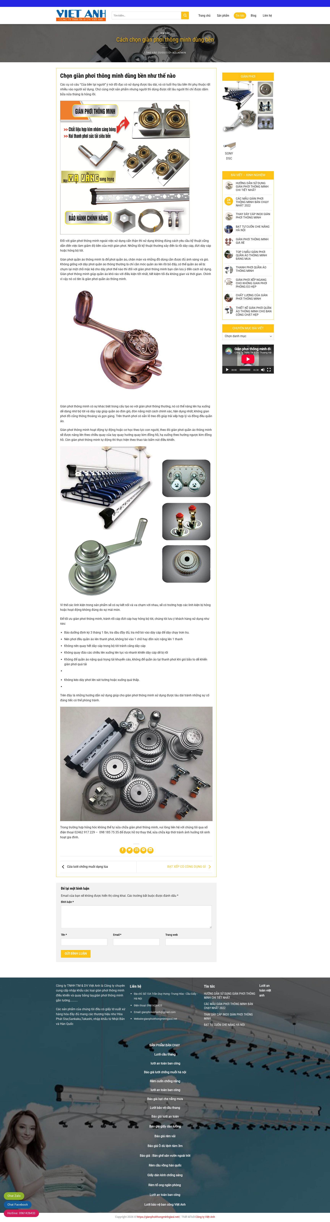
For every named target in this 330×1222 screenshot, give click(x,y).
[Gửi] (185, 15)
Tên (64, 934)
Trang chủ (204, 15)
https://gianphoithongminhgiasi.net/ (158, 1217)
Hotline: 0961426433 (21, 1213)
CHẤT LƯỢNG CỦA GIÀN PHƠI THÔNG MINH (252, 297)
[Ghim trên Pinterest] (143, 850)
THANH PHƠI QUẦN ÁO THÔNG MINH (251, 269)
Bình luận (67, 902)
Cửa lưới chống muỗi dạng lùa (87, 867)
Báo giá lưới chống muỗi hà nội (165, 1072)
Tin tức (240, 15)
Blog (253, 15)
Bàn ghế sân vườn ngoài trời (171, 1155)
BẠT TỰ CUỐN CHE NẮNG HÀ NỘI (252, 228)
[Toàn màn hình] (269, 370)
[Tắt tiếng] (263, 370)
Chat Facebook (17, 1204)
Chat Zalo (14, 1196)
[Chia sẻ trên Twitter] (129, 850)
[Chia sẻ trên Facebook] (123, 850)
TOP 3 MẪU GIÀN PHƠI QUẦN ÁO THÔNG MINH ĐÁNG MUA (251, 255)
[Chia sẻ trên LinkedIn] (150, 850)
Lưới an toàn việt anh (265, 990)
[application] (248, 359)
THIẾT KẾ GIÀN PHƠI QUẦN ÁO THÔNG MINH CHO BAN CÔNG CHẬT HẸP (254, 311)
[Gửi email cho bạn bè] (136, 850)
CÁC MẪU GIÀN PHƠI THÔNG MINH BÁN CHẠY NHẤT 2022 (252, 202)
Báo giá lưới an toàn (165, 1116)
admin (181, 52)
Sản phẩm (223, 15)
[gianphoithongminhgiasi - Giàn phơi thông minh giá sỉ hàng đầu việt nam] (81, 15)
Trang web (171, 934)
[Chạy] (227, 370)
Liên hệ (267, 15)
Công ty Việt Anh (205, 1217)
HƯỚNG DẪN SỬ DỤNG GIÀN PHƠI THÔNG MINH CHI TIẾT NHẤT (252, 186)
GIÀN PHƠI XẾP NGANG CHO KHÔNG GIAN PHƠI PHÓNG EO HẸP (251, 283)
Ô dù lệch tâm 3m (171, 1146)
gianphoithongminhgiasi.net (160, 1018)
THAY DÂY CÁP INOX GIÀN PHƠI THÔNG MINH (253, 215)
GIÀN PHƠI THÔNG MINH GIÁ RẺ (252, 241)
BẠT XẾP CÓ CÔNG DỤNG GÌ (186, 867)
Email (117, 934)
